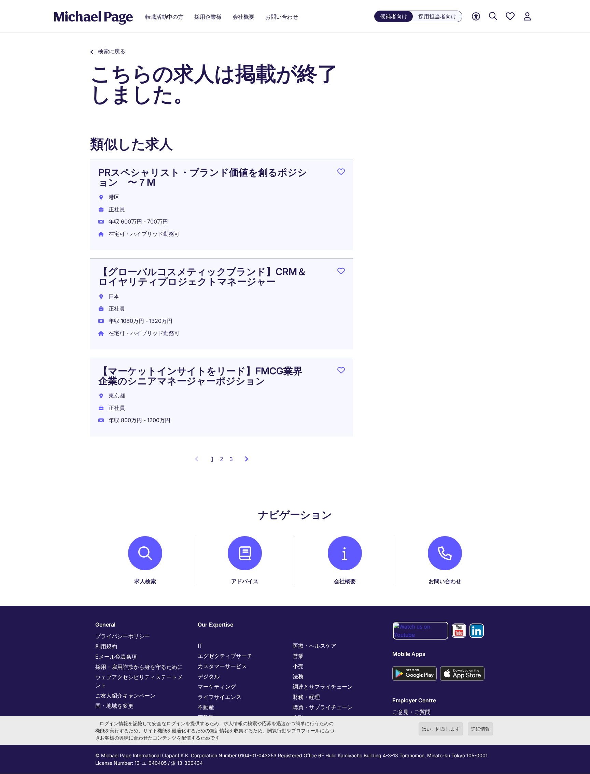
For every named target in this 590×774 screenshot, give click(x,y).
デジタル (209, 676)
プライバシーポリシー (122, 636)
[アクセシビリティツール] (475, 16)
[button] (107, 51)
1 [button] (214, 461)
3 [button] (231, 459)
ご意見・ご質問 (411, 711)
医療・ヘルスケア (314, 645)
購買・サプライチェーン (323, 707)
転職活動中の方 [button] (164, 16)
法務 (298, 676)
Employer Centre (414, 700)
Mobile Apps (408, 653)
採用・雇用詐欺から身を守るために (139, 666)
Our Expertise (215, 624)
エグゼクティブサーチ (225, 656)
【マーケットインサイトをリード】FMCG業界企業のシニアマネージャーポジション (200, 376)
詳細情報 (480, 729)
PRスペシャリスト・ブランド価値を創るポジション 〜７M (202, 177)
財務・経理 (306, 696)
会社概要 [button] (243, 16)
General (105, 624)
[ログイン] (527, 16)
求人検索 (145, 581)
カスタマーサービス (222, 666)
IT (200, 645)
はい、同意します (441, 729)
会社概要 (345, 581)
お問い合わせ (445, 581)
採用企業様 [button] (208, 16)
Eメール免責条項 (116, 656)
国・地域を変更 (114, 705)
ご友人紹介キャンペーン (125, 695)
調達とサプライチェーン (323, 686)
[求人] (493, 16)
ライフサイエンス (219, 696)
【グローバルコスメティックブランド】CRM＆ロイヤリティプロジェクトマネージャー (202, 276)
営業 (298, 656)
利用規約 (106, 646)
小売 (298, 666)
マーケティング (217, 686)
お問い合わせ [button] (281, 16)
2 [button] (221, 459)
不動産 (206, 707)
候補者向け (393, 16)
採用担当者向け (437, 16)
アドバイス (244, 581)
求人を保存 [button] (341, 173)
